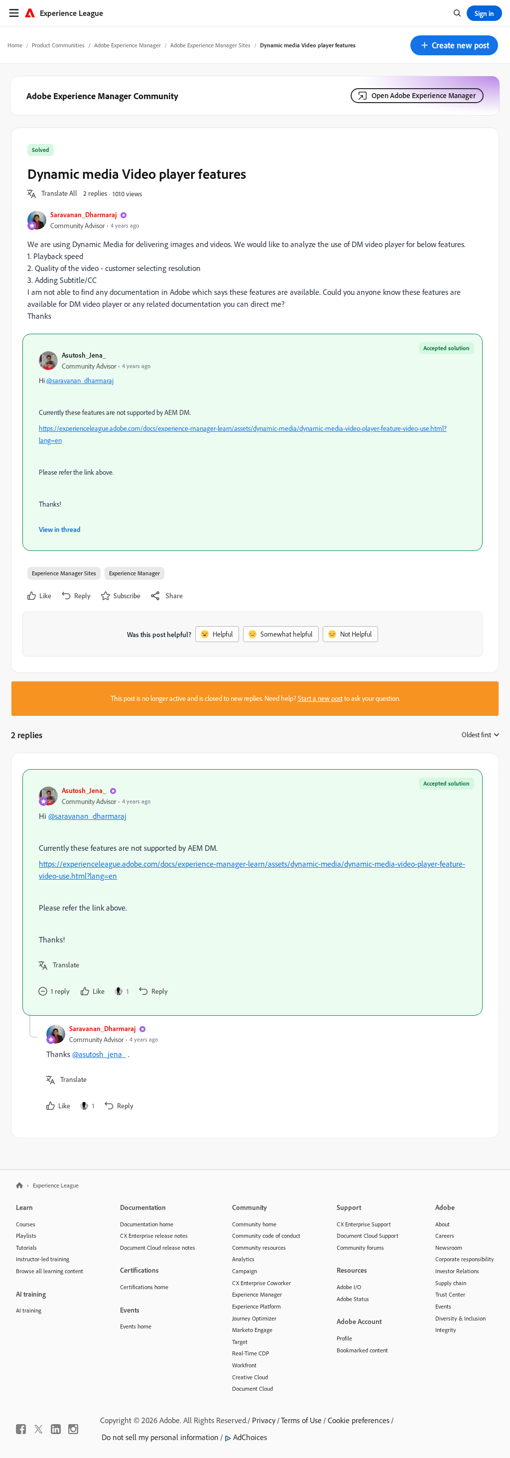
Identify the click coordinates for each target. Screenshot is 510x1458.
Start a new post (320, 698)
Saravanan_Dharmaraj (83, 214)
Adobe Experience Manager (127, 45)
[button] (454, 45)
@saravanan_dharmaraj (80, 380)
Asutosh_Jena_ (84, 355)
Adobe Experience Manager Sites (210, 45)
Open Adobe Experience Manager (424, 95)
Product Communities (58, 45)
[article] (252, 892)
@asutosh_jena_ (99, 1054)
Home (14, 45)
